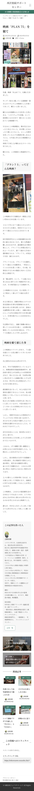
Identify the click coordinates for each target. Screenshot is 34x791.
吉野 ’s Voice (19, 38)
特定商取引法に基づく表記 (10, 780)
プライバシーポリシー (9, 778)
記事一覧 (10, 628)
